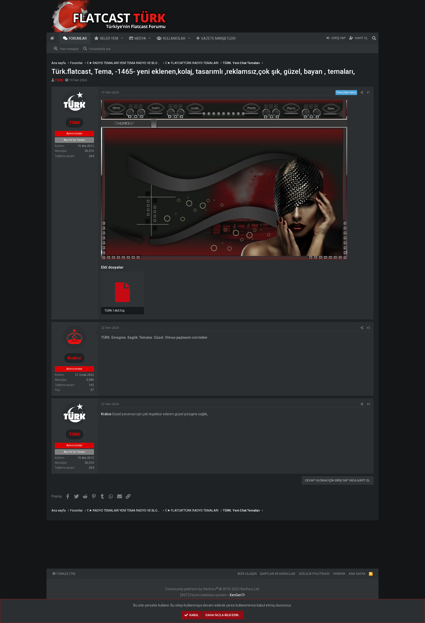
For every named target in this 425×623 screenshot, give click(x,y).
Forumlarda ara (99, 49)
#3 (368, 404)
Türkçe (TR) (65, 573)
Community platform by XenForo (212, 589)
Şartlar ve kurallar (277, 573)
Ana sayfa (52, 38)
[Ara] (374, 38)
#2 (368, 328)
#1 (368, 92)
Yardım (339, 573)
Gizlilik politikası (314, 573)
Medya (140, 38)
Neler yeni (109, 38)
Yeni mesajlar (69, 49)
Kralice (106, 414)
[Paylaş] (362, 92)
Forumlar (78, 38)
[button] (122, 38)
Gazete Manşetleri (218, 38)
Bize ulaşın (247, 573)
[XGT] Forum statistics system (212, 595)
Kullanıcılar (174, 38)
